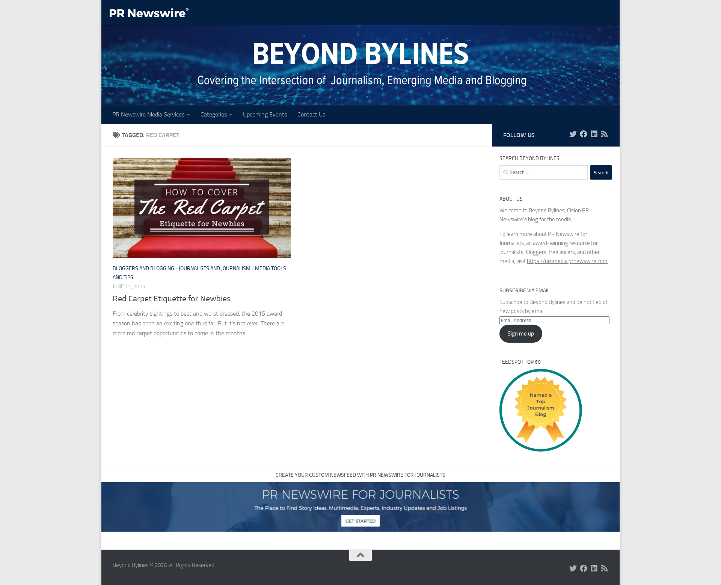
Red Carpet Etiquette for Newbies (172, 299)
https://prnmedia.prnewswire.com (567, 261)
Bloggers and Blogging (143, 268)
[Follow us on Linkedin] (594, 134)
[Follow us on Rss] (604, 134)
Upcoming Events (265, 114)
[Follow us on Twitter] (573, 134)
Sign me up (521, 333)
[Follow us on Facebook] (583, 134)
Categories (214, 114)
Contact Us (311, 114)
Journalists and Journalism (214, 268)
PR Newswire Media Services (148, 114)
